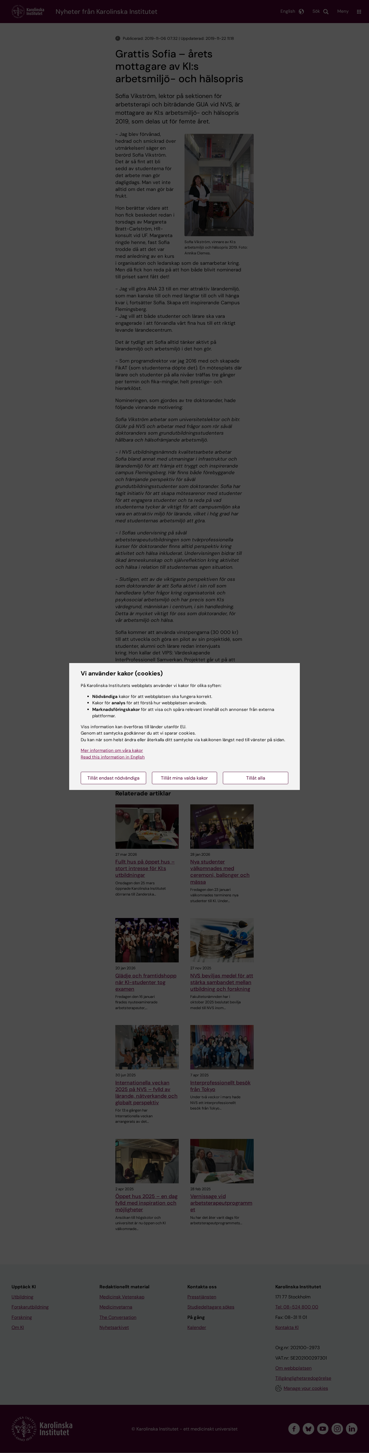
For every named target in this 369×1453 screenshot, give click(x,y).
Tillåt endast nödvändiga (113, 778)
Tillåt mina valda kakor (184, 778)
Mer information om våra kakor (112, 750)
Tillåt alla (255, 778)
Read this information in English (113, 757)
